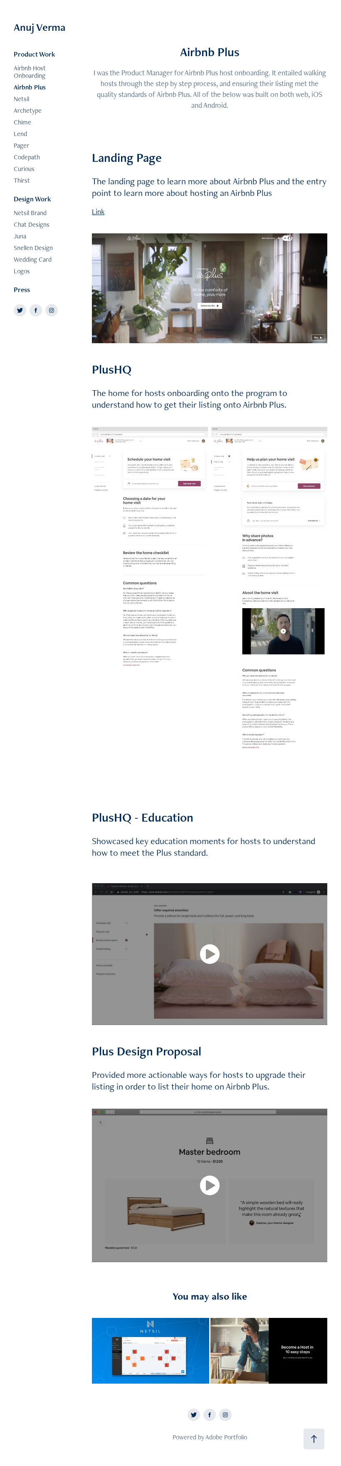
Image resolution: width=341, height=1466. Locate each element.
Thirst (22, 180)
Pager (21, 145)
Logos (22, 271)
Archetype (28, 110)
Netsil (21, 98)
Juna (20, 236)
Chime (22, 122)
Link (98, 211)
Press (22, 289)
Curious (24, 168)
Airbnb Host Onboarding (30, 72)
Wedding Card (33, 259)
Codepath (27, 157)
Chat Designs (31, 224)
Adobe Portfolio (226, 1437)
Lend (20, 133)
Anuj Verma (39, 27)
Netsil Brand (30, 212)
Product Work (34, 54)
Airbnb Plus (30, 87)
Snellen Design (33, 247)
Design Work (32, 198)
